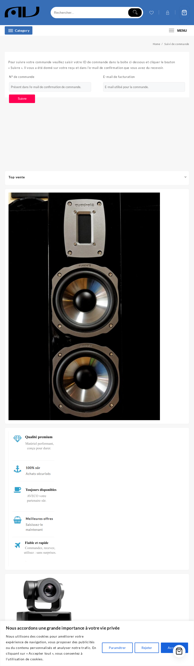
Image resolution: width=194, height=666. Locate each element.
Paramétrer (117, 648)
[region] (97, 643)
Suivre (22, 98)
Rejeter (146, 648)
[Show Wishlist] (151, 12)
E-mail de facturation (119, 77)
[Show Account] (167, 12)
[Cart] (184, 12)
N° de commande (22, 77)
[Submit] (135, 12)
